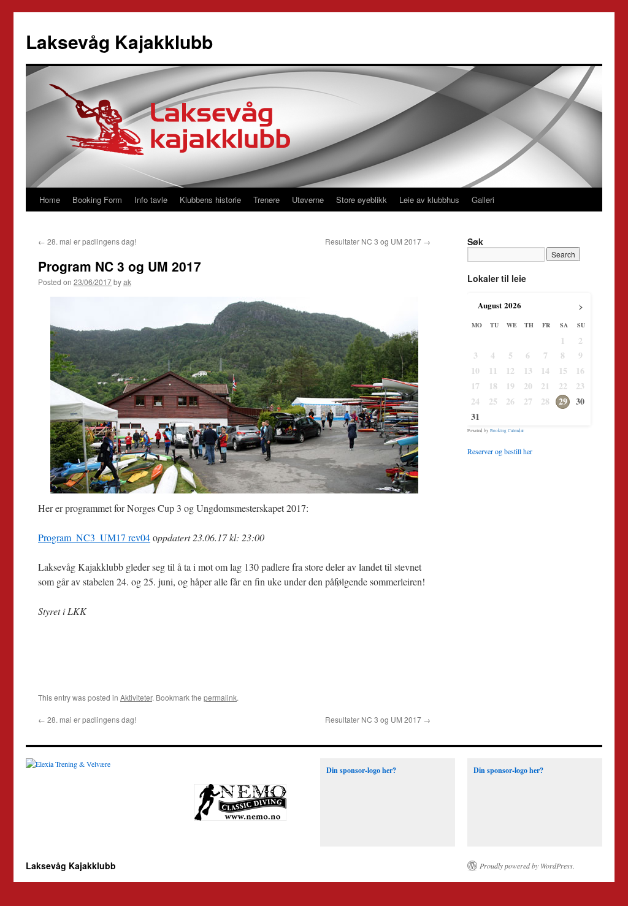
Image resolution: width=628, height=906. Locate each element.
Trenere (266, 199)
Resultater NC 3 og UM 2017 (378, 241)
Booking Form (97, 199)
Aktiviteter (136, 697)
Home (49, 199)
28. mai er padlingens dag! (87, 241)
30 (580, 401)
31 (475, 417)
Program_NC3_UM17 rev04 (94, 537)
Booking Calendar (507, 430)
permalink (220, 697)
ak (127, 281)
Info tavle (150, 199)
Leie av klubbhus (429, 199)
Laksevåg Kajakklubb (119, 41)
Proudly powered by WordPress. (527, 865)
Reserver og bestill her (499, 451)
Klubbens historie (210, 199)
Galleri (483, 199)
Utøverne (308, 199)
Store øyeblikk (361, 199)
